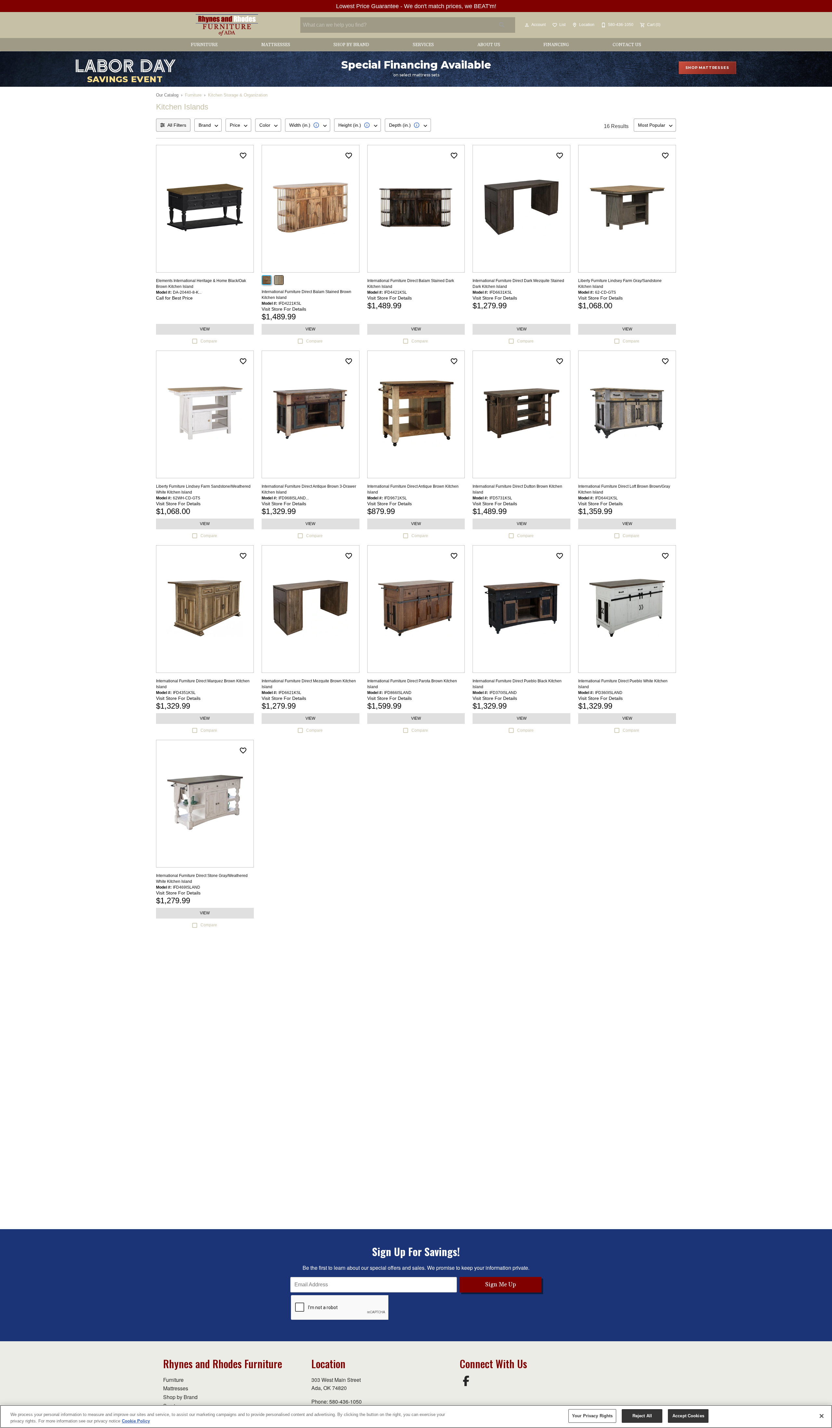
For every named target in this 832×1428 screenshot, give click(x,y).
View (205, 329)
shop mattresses (707, 67)
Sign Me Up (500, 1284)
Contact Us (627, 45)
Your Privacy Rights (592, 1415)
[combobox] (208, 125)
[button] (527, 25)
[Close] (821, 1416)
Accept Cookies (688, 1415)
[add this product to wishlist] (243, 155)
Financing (556, 45)
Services (423, 45)
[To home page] (227, 25)
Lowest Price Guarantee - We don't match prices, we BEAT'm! (416, 6)
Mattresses (275, 45)
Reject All (642, 1415)
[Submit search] (502, 25)
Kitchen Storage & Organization (237, 95)
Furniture (204, 45)
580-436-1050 (345, 1401)
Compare (209, 341)
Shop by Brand (351, 45)
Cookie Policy (136, 1421)
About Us (488, 45)
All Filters (176, 125)
